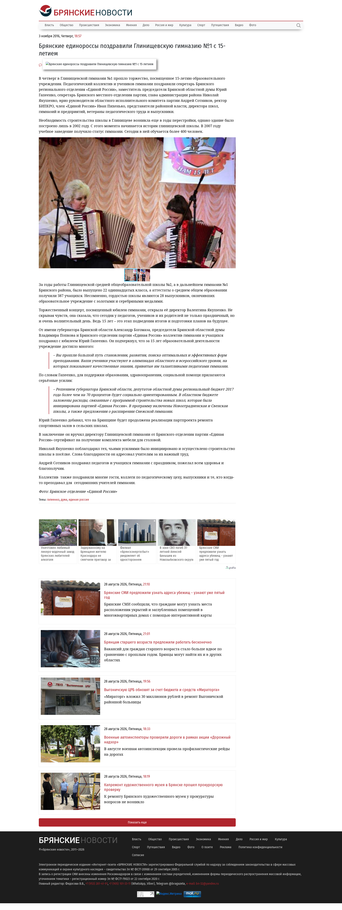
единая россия (79, 499)
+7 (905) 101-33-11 (120, 883)
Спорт (201, 25)
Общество (66, 25)
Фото (252, 25)
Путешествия (220, 25)
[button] (232, 140)
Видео (239, 25)
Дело (146, 25)
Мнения (131, 25)
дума (64, 499)
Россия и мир (164, 25)
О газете (207, 847)
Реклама (225, 847)
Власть (49, 25)
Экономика (112, 25)
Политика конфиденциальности (260, 847)
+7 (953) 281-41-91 (97, 883)
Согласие (138, 855)
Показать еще (137, 822)
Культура (185, 25)
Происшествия (89, 25)
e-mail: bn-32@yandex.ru (202, 883)
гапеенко (53, 499)
